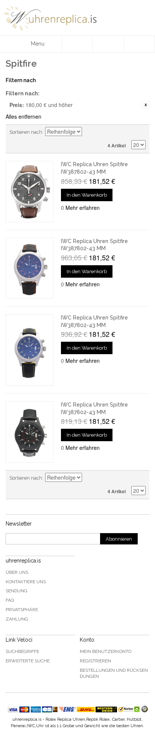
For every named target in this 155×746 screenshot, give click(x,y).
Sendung (16, 590)
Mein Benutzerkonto (105, 651)
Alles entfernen (23, 116)
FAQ (10, 600)
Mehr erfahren (82, 207)
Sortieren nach (25, 132)
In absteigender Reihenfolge (88, 132)
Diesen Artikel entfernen (145, 105)
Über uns (17, 572)
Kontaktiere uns (26, 581)
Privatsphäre (22, 609)
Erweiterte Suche (28, 660)
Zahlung (17, 619)
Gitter (126, 132)
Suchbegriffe (22, 651)
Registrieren (95, 660)
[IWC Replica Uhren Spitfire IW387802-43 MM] (29, 191)
